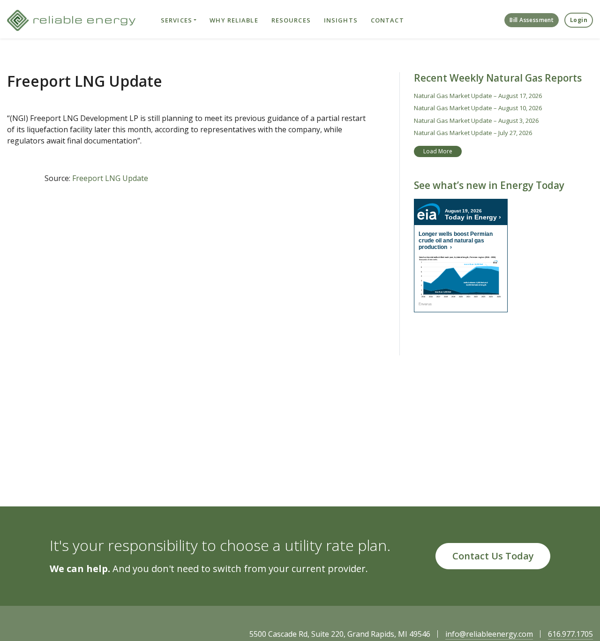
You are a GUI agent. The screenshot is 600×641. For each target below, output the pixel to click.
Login (578, 20)
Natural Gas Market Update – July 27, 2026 (473, 132)
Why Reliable (234, 20)
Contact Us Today (493, 556)
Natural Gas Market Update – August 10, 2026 (478, 108)
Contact (387, 20)
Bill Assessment (532, 20)
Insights (341, 20)
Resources (291, 20)
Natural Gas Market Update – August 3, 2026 (476, 120)
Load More (437, 151)
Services (176, 20)
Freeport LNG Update (110, 178)
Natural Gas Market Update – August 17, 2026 (478, 95)
